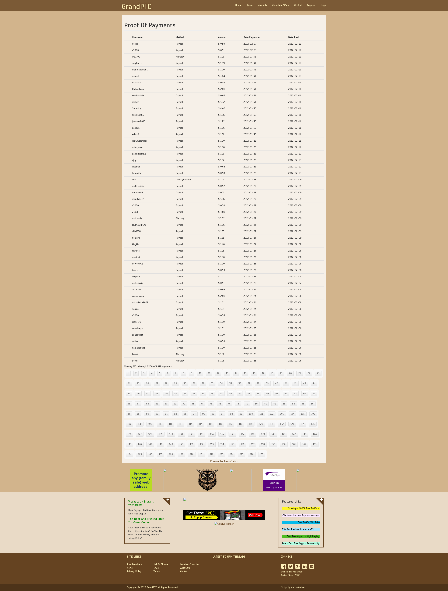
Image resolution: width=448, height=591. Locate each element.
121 (271, 423)
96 (213, 413)
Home (238, 5)
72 (184, 403)
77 (229, 403)
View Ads (262, 5)
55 (221, 393)
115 (210, 423)
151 (191, 444)
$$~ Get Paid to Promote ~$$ (298, 529)
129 (161, 434)
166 (150, 454)
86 (312, 403)
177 (261, 454)
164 (129, 454)
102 (272, 413)
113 (190, 423)
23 (318, 373)
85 (303, 403)
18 (272, 373)
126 (129, 434)
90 (157, 413)
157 (252, 444)
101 (261, 413)
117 (230, 423)
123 (292, 423)
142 (294, 434)
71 (175, 403)
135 (222, 434)
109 (150, 423)
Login (323, 5)
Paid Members (134, 564)
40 (276, 383)
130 (171, 434)
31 (194, 383)
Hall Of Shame (160, 564)
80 (256, 403)
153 (212, 444)
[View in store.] (168, 499)
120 (261, 423)
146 (140, 444)
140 (273, 434)
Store (250, 5)
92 (175, 413)
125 (313, 423)
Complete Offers (280, 5)
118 (240, 423)
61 (276, 393)
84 (293, 403)
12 (218, 373)
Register (311, 5)
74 (202, 403)
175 (241, 454)
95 (203, 413)
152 (202, 444)
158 (263, 444)
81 (265, 403)
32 (203, 383)
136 (232, 434)
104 (292, 413)
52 (193, 393)
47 (147, 393)
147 (150, 444)
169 (181, 454)
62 (286, 393)
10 (200, 373)
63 (295, 393)
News (130, 567)
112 (180, 423)
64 (304, 393)
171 (201, 454)
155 (232, 444)
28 (166, 383)
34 (221, 383)
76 (220, 403)
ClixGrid (298, 5)
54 (212, 393)
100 (251, 413)
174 (231, 454)
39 (267, 383)
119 (251, 423)
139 (263, 434)
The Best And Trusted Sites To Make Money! (146, 520)
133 (201, 434)
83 (284, 403)
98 (231, 413)
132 (191, 434)
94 (194, 413)
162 (304, 444)
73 (193, 403)
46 (138, 393)
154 (222, 444)
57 (240, 393)
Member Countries (190, 564)
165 (140, 454)
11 (209, 373)
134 (212, 434)
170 (192, 454)
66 (129, 403)
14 (236, 373)
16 (254, 373)
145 (129, 444)
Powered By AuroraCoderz (224, 461)
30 (185, 383)
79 (247, 403)
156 (242, 444)
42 (295, 383)
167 (160, 454)
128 (150, 434)
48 (156, 393)
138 (252, 434)
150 (181, 444)
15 (245, 373)
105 (303, 413)
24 (129, 383)
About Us (185, 567)
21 (299, 373)
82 (274, 403)
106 (313, 413)
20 (290, 373)
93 (185, 413)
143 (304, 434)
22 (308, 373)
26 (147, 383)
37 (249, 383)
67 (138, 403)
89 (147, 413)
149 (171, 444)
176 (252, 454)
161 (294, 444)
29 (175, 383)
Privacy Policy (134, 571)
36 (240, 383)
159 (273, 444)
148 (160, 444)
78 (238, 403)
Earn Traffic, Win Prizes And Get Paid (314, 522)
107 (129, 423)
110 (160, 423)
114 (200, 423)
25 (138, 383)
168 (171, 454)
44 (314, 383)
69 (157, 403)
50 (175, 393)
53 (203, 393)
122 (282, 423)
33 (212, 383)
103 (282, 413)
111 (170, 423)
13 (227, 373)
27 (157, 383)
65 (314, 393)
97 (222, 413)
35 (230, 383)
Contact (184, 571)
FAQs (156, 567)
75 (211, 403)
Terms (156, 571)
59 (258, 393)
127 (140, 434)
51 (185, 393)
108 (140, 423)
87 (129, 413)
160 (284, 444)
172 (212, 454)
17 (263, 373)
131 (181, 434)
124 (302, 423)
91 (166, 413)
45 (129, 393)
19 (281, 373)
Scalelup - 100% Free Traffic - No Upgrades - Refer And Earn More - (319, 508)
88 (138, 413)
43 (304, 383)
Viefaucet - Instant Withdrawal (140, 503)
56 (230, 393)
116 (220, 423)
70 (166, 403)
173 (221, 454)
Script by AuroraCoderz (293, 587)
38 (258, 383)
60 (267, 393)
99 (241, 413)
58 (248, 393)
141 (283, 434)
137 (242, 434)
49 (166, 393)
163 (315, 444)
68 (147, 403)
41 (286, 383)
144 (315, 434)
